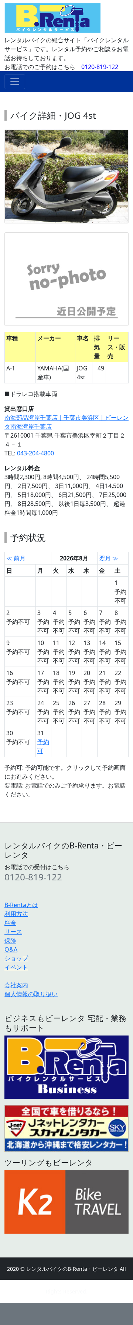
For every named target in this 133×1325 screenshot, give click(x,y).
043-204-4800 (35, 453)
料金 (10, 923)
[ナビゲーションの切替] (14, 81)
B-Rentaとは (21, 905)
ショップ (16, 958)
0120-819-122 (99, 67)
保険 (10, 940)
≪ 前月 (15, 558)
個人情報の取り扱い (31, 994)
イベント (16, 967)
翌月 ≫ (108, 558)
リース (13, 932)
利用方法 (16, 914)
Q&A (10, 949)
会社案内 (16, 985)
